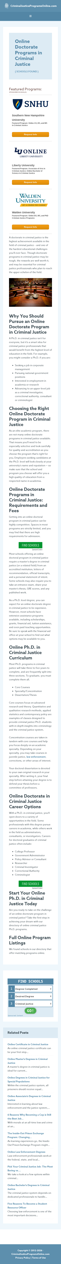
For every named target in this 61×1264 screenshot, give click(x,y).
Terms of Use (39, 1257)
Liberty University (23, 165)
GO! (30, 1010)
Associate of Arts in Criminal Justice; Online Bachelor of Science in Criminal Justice (28, 171)
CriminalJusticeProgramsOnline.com (34, 6)
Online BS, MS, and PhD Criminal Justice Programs (30, 217)
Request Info (30, 134)
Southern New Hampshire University (28, 117)
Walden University (23, 212)
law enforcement (36, 757)
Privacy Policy (22, 1257)
